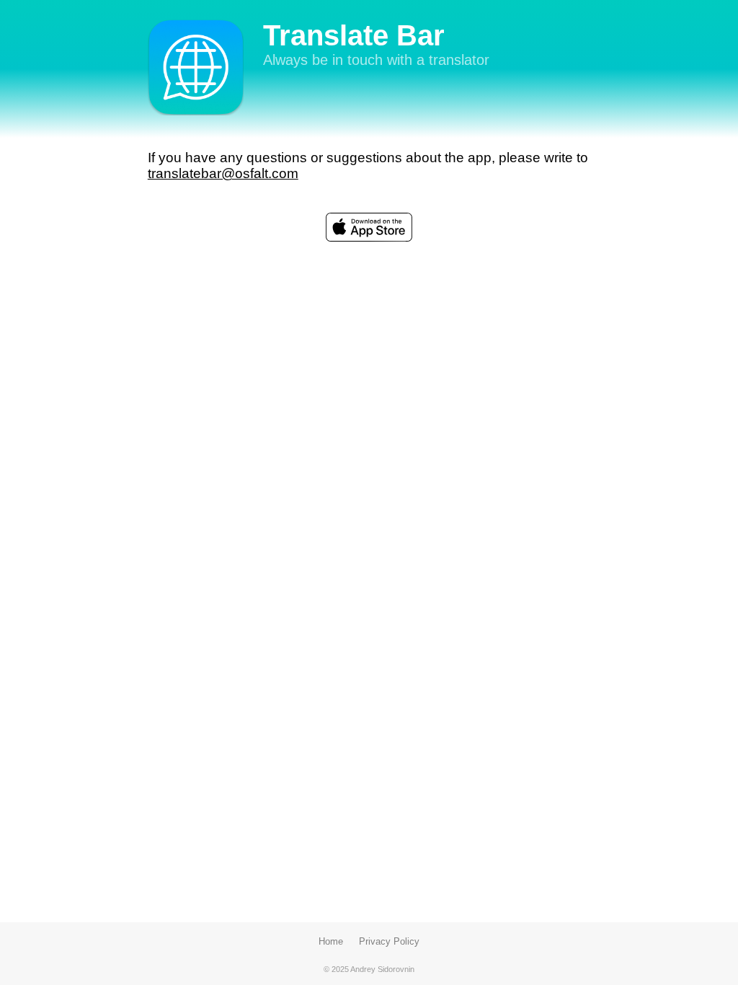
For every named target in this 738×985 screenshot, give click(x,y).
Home (331, 941)
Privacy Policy (389, 941)
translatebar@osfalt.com (223, 173)
